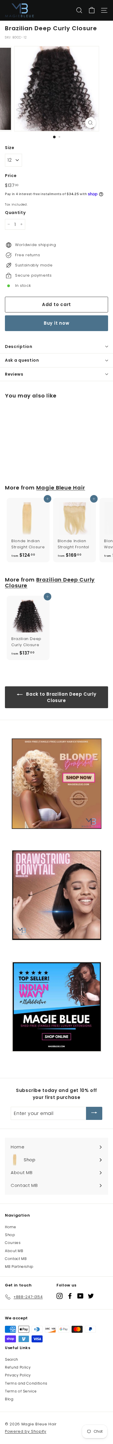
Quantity (15, 212)
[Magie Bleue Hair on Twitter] (91, 1296)
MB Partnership (19, 1266)
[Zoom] (90, 122)
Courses (13, 1242)
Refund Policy (18, 1367)
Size (9, 148)
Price (11, 175)
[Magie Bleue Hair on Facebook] (70, 1296)
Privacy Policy (18, 1375)
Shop (10, 1234)
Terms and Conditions (26, 1383)
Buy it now (57, 323)
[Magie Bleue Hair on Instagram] (60, 1296)
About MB (14, 1250)
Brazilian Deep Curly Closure (50, 582)
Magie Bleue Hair (60, 487)
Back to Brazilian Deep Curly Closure (60, 697)
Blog (9, 1399)
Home (10, 1226)
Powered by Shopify (25, 1431)
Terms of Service (21, 1391)
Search (11, 1359)
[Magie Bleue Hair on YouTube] (80, 1296)
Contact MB (16, 1258)
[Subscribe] (94, 1113)
